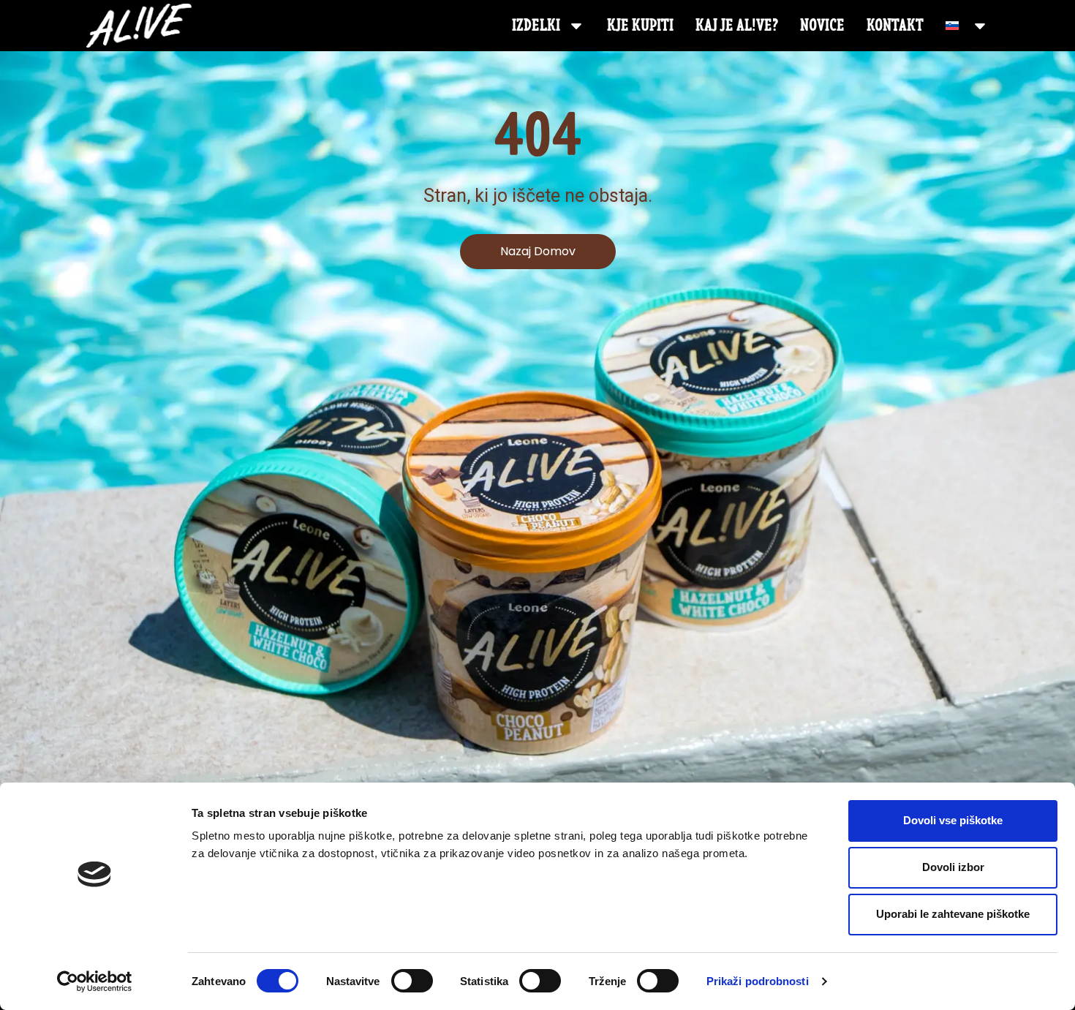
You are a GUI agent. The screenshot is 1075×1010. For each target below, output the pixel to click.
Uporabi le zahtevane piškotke (953, 914)
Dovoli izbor (953, 867)
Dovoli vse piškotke (953, 820)
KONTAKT (895, 25)
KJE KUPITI (640, 25)
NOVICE (822, 25)
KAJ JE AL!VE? (736, 25)
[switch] (412, 980)
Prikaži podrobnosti (757, 981)
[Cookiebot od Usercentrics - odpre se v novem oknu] (95, 981)
